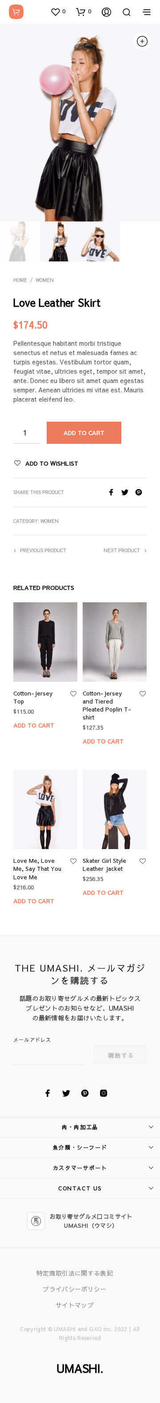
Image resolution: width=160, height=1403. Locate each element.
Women (45, 280)
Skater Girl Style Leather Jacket (104, 865)
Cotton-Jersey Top (32, 697)
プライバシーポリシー (75, 1288)
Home (20, 280)
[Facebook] (114, 493)
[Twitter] (128, 493)
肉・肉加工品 (80, 1126)
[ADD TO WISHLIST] (73, 694)
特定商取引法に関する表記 (74, 1273)
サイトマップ (75, 1304)
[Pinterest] (141, 493)
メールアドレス (32, 1039)
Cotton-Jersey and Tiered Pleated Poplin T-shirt (107, 705)
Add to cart (33, 725)
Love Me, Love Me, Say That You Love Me (37, 869)
